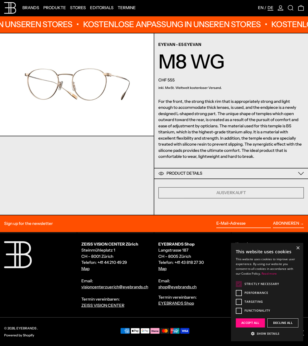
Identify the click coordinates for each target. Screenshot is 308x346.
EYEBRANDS (26, 328)
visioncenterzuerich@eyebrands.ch (114, 286)
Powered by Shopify (19, 335)
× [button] (298, 248)
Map (85, 268)
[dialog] (267, 292)
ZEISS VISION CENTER (102, 305)
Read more (269, 274)
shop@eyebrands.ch (177, 286)
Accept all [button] (250, 323)
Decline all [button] (283, 323)
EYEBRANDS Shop (176, 303)
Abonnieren (286, 223)
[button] (291, 8)
